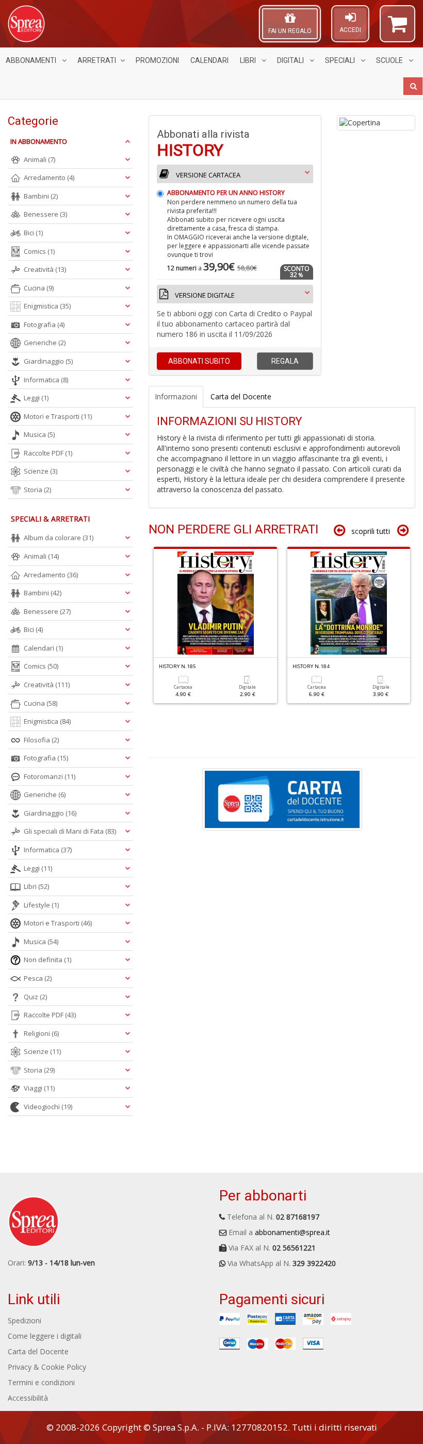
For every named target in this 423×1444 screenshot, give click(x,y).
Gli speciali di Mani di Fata (70, 831)
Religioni (41, 1033)
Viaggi (39, 1088)
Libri (248, 60)
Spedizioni (24, 1320)
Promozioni (157, 60)
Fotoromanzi (49, 776)
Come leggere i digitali (45, 1336)
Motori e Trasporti (58, 416)
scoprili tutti (370, 531)
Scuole (390, 60)
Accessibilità (28, 1398)
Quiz (35, 996)
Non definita (47, 959)
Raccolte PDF (48, 453)
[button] (397, 28)
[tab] (235, 245)
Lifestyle (41, 905)
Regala (285, 361)
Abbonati (199, 361)
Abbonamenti (32, 60)
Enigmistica (47, 306)
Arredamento (49, 177)
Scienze (40, 471)
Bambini (41, 196)
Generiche (45, 342)
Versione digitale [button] (204, 295)
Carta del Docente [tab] (240, 396)
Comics (39, 251)
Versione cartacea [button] (207, 175)
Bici (33, 232)
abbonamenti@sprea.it (292, 1232)
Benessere (45, 214)
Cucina (39, 288)
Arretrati (96, 60)
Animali (39, 159)
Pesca (38, 978)
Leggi (36, 397)
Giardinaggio (48, 361)
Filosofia (41, 739)
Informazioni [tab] (176, 396)
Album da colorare (58, 537)
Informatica (46, 379)
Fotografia (44, 324)
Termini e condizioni (41, 1382)
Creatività (45, 269)
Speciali (340, 60)
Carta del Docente (38, 1351)
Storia (37, 489)
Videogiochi (48, 1106)
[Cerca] (412, 86)
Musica (39, 434)
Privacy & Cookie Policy (47, 1367)
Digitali (291, 60)
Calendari (209, 60)
